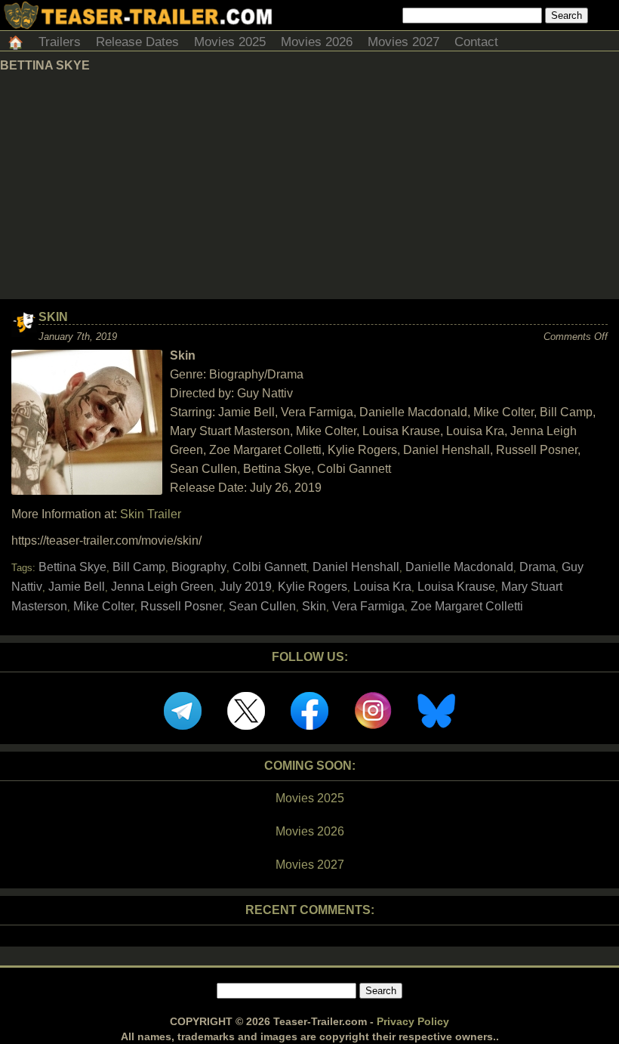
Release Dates (137, 42)
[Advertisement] (309, 186)
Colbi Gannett (269, 567)
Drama (537, 567)
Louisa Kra (382, 586)
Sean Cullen (262, 606)
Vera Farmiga (368, 606)
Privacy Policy (413, 1021)
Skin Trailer (150, 514)
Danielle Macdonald (459, 567)
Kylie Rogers (312, 586)
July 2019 (246, 586)
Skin (53, 316)
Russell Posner (181, 606)
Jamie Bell (76, 586)
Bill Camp (138, 567)
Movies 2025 (230, 42)
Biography (198, 567)
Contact (476, 42)
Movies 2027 (403, 42)
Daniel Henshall (356, 567)
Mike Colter (103, 606)
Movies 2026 (317, 42)
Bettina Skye (72, 567)
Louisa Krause (456, 586)
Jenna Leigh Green (162, 586)
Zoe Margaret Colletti (467, 606)
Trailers (59, 42)
